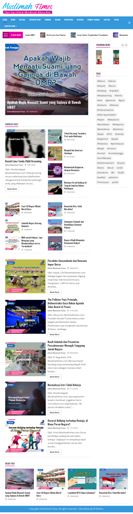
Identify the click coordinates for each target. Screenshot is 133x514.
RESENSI (80, 19)
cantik (119, 167)
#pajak (114, 138)
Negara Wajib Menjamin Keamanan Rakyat (55, 243)
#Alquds (101, 85)
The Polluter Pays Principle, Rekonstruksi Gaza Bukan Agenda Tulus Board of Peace (25, 317)
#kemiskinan (103, 129)
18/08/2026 (33, 112)
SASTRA (107, 19)
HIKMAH (48, 19)
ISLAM (121, 172)
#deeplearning (104, 95)
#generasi (110, 100)
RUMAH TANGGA (93, 19)
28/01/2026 (70, 140)
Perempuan (103, 182)
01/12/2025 (74, 389)
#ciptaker (114, 90)
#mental (119, 134)
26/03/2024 (70, 173)
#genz (121, 100)
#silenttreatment (105, 163)
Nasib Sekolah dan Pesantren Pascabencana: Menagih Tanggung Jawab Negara (25, 359)
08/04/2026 (74, 268)
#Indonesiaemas (105, 110)
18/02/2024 (70, 192)
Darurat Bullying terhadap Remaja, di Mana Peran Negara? (25, 436)
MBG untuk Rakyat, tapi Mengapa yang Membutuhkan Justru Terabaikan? (12, 243)
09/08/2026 (70, 246)
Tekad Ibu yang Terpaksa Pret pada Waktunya (55, 136)
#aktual (111, 81)
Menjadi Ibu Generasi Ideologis (55, 153)
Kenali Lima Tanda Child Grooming (25, 143)
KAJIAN (57, 19)
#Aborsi (101, 81)
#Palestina (102, 143)
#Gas (99, 100)
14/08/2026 (28, 229)
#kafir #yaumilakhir (106, 114)
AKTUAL (22, 19)
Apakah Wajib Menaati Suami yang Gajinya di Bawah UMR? (19, 479)
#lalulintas (118, 129)
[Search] (129, 22)
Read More (13, 189)
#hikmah (114, 105)
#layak (100, 134)
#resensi (111, 148)
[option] (46, 79)
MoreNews (84, 508)
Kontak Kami (10, 26)
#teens (100, 167)
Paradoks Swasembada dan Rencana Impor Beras (25, 276)
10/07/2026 (31, 165)
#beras (112, 85)
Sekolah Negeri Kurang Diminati (12, 226)
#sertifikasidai (104, 158)
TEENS (116, 19)
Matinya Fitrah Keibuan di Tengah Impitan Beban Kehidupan (55, 187)
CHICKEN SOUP (35, 19)
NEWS (13, 19)
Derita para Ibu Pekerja (43, 35)
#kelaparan (118, 124)
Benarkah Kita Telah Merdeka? (55, 209)
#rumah (101, 153)
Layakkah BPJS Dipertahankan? (82, 479)
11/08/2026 (70, 231)
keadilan (101, 177)
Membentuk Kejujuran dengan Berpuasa (55, 170)
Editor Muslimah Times (16, 112)
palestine (113, 177)
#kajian (100, 119)
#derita (118, 95)
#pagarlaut (102, 138)
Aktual (110, 167)
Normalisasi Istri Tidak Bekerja (25, 398)
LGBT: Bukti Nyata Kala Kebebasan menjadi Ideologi (116, 57)
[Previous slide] (83, 45)
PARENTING (68, 19)
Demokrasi (102, 172)
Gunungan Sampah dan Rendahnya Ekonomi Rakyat (55, 226)
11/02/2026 (74, 311)
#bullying (101, 90)
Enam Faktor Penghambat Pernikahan (80, 35)
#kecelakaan (103, 124)
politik (115, 182)
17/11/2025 (74, 428)
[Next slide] (86, 45)
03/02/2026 (74, 353)
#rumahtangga (115, 153)
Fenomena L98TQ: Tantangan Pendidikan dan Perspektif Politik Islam (99, 57)
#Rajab (100, 148)
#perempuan (117, 143)
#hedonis (102, 105)
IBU (113, 172)
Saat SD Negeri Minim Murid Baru (46, 79)
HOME (5, 19)
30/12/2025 (70, 157)
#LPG (109, 134)
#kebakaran (113, 119)
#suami (120, 163)
